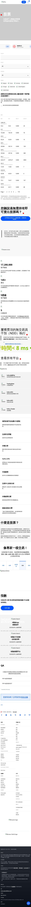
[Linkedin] (11, 715)
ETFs (22, 554)
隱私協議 (21, 868)
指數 (6, 554)
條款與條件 (16, 868)
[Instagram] (6, 715)
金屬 (9, 554)
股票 (16, 554)
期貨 (2, 554)
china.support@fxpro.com (6, 891)
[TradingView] (29, 715)
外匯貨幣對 (25, 552)
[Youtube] (20, 715)
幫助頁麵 (24, 697)
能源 (13, 554)
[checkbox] (15, 105)
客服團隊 (13, 886)
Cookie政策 (26, 868)
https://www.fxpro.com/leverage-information (14, 199)
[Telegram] (25, 715)
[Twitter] (15, 715)
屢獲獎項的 (10, 365)
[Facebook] (1, 715)
